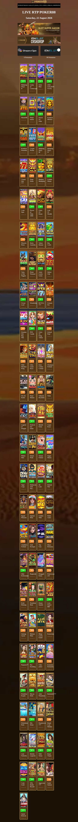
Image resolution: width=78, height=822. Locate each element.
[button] (58, 50)
